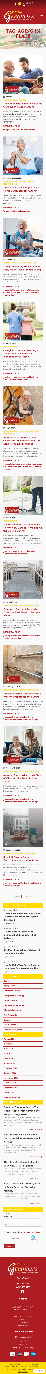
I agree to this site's (22, 1232)
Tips (36, 263)
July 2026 (8, 1044)
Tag (22, 41)
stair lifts (16, 886)
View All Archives (12, 1097)
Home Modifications (22, 263)
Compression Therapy (14, 996)
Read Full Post (11, 126)
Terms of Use (25, 1364)
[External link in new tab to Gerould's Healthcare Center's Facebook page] (23, 1292)
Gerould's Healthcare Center (22, 1367)
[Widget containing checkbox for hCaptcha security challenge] (21, 1238)
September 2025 (11, 1088)
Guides (23, 100)
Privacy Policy (13, 1364)
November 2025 (11, 1078)
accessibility (10, 290)
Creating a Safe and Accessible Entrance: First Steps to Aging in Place (22, 612)
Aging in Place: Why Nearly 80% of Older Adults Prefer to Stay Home (22, 778)
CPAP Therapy (10, 1000)
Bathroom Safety (12, 991)
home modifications (26, 130)
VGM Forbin (23, 1372)
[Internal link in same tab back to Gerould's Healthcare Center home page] (19, 16)
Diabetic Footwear (12, 1010)
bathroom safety (35, 464)
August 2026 (10, 1039)
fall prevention (24, 211)
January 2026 (10, 1073)
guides (8, 293)
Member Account (23, 1337)
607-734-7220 (24, 1284)
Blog (17, 41)
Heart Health (10, 1025)
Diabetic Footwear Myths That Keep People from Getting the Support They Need (23, 917)
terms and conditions (31, 1232)
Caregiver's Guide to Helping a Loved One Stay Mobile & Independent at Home (20, 353)
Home (11, 41)
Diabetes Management (14, 1005)
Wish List (23, 1344)
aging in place (12, 130)
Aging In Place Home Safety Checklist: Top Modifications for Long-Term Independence (21, 440)
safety (31, 293)
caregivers (22, 377)
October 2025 (10, 1083)
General (7, 981)
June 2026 (8, 1049)
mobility (38, 467)
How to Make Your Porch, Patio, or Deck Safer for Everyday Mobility (23, 966)
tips (12, 295)
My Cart (23, 1341)
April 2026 (8, 1058)
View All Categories (13, 1030)
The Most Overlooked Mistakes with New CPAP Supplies (23, 952)
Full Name (8, 1216)
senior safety (22, 380)
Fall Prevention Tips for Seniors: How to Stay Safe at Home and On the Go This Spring (23, 527)
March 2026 (9, 1063)
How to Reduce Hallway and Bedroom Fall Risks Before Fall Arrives (23, 935)
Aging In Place (10, 100)
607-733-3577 (24, 1287)
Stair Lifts (9, 434)
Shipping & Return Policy (23, 1348)
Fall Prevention (11, 1015)
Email (6, 1224)
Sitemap (35, 1364)
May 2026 (8, 1054)
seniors (8, 469)
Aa (36, 1371)
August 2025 (10, 1093)
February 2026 (10, 1068)
